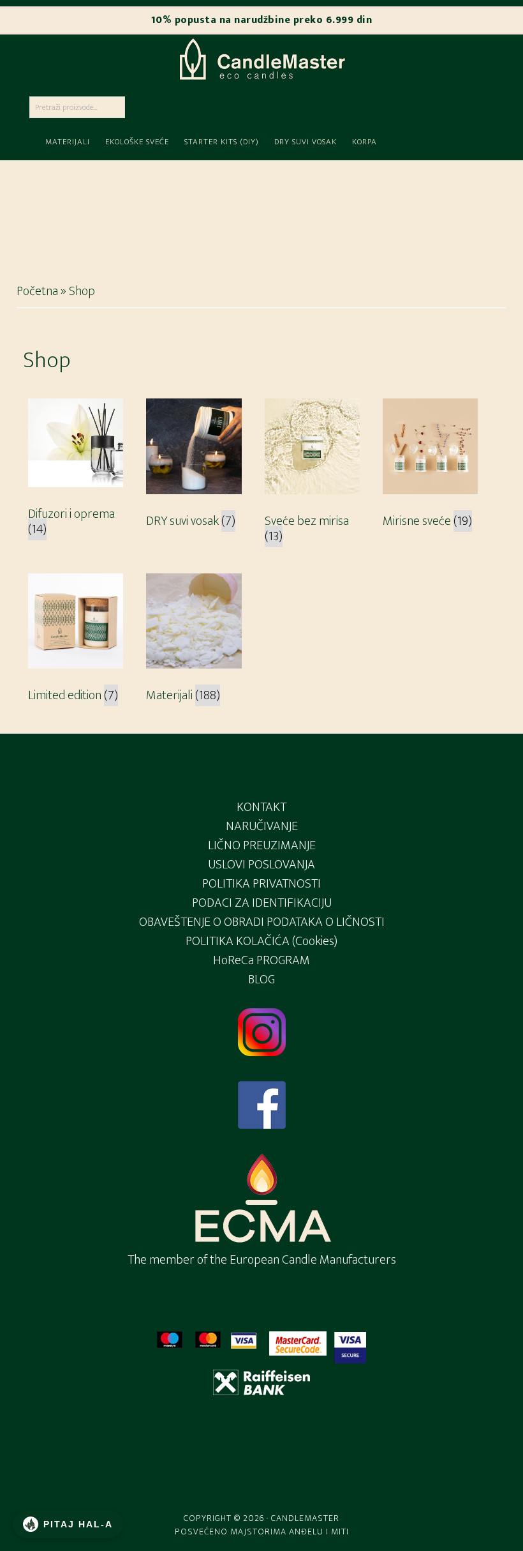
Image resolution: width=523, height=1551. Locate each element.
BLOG (261, 979)
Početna (37, 291)
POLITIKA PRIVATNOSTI (261, 884)
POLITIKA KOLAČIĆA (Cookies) (261, 941)
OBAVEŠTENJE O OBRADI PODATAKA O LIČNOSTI (262, 922)
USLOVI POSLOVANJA (261, 864)
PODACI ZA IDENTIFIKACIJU (262, 903)
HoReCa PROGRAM (261, 960)
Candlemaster (261, 58)
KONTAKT (261, 807)
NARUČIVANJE (262, 826)
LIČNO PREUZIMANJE (262, 845)
